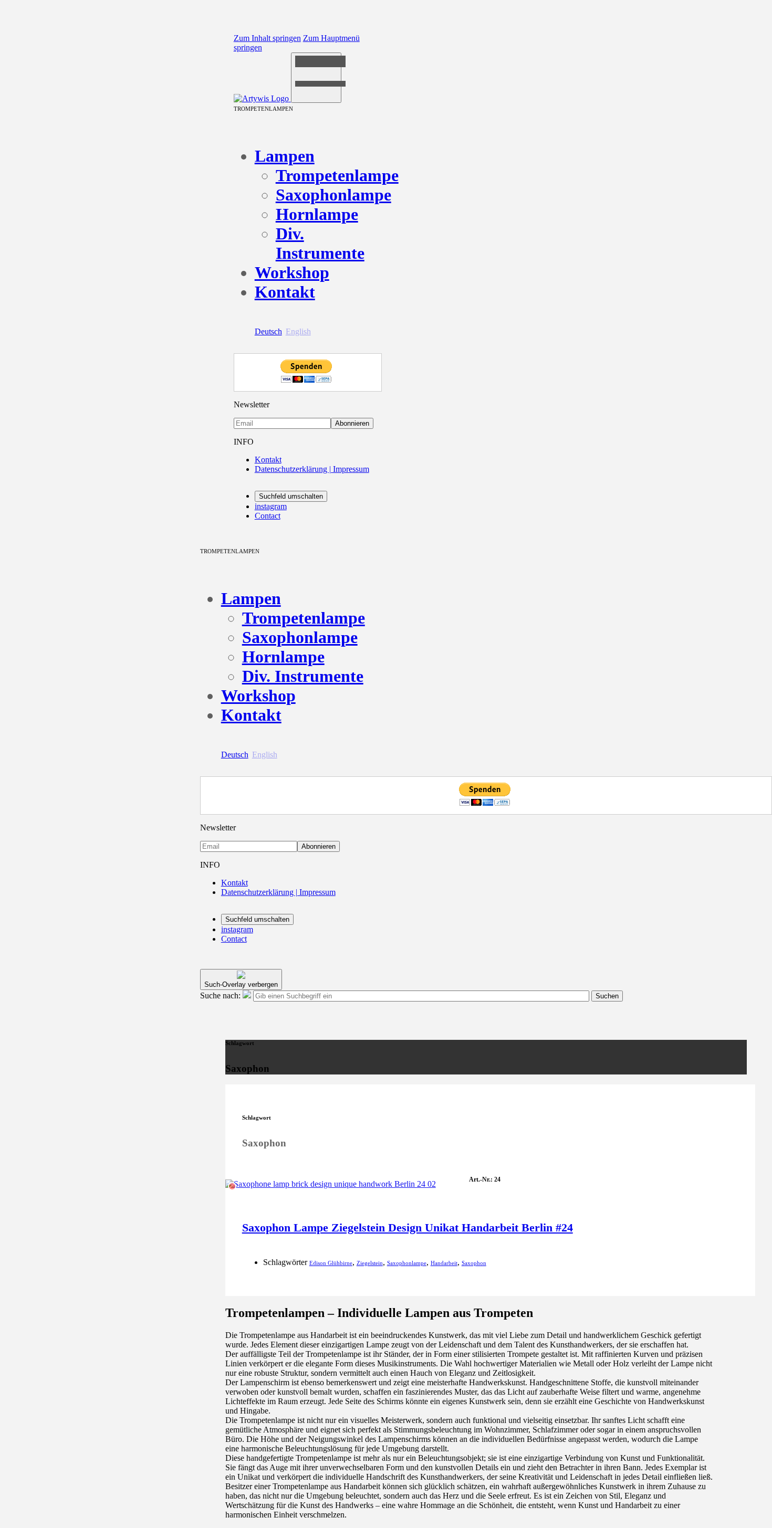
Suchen (607, 996)
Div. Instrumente (320, 243)
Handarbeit (444, 1263)
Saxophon (474, 1263)
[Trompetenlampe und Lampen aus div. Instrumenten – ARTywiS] (262, 98)
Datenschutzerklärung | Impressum (312, 469)
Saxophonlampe (333, 194)
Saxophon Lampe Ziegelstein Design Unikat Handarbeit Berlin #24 (407, 1227)
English (298, 331)
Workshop (292, 272)
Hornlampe (317, 214)
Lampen (285, 155)
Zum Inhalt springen (267, 38)
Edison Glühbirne (330, 1263)
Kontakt (285, 291)
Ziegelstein (370, 1263)
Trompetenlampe (337, 175)
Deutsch (268, 331)
